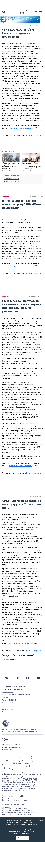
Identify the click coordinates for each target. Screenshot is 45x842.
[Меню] (41, 11)
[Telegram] (17, 678)
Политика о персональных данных (14, 800)
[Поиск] (3, 11)
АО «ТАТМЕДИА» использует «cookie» (15, 808)
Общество (5, 25)
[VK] (6, 678)
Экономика (5, 296)
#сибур (6, 656)
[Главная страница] (23, 12)
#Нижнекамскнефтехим (23, 656)
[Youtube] (38, 678)
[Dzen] (27, 678)
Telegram (37, 135)
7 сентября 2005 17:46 (35, 25)
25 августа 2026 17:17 (36, 496)
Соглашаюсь (22, 838)
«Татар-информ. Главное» (20, 128)
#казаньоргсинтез (10, 659)
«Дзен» (28, 135)
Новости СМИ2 (11, 179)
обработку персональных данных (17, 829)
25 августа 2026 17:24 (36, 297)
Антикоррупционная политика (13, 804)
